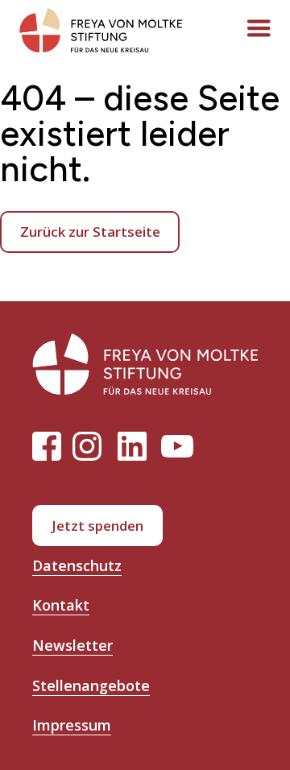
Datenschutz (77, 565)
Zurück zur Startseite (90, 231)
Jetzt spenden (97, 525)
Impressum (71, 725)
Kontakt (60, 605)
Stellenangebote (91, 685)
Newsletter (72, 645)
